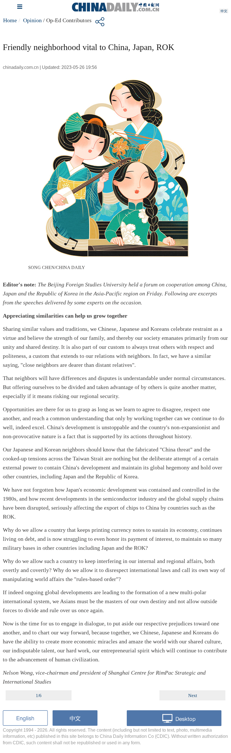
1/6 (38, 695)
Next (192, 695)
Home (10, 20)
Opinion (32, 20)
